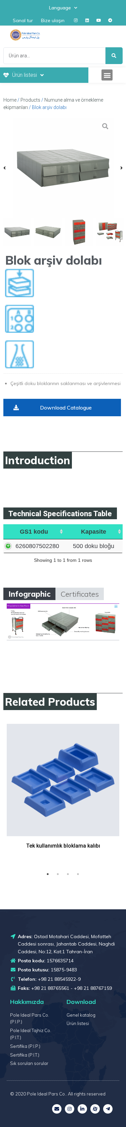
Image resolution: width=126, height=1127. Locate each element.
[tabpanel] (63, 794)
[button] (107, 74)
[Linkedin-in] (82, 1109)
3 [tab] (68, 874)
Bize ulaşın (53, 20)
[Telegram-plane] (108, 1109)
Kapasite (93, 531)
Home (9, 100)
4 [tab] (78, 874)
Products (30, 100)
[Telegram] (110, 20)
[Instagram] (76, 20)
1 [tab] (48, 874)
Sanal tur (23, 20)
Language (60, 8)
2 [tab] (58, 874)
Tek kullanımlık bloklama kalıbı (63, 846)
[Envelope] (56, 1109)
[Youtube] (99, 20)
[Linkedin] (87, 20)
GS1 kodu (34, 531)
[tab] (29, 594)
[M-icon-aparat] (95, 1109)
